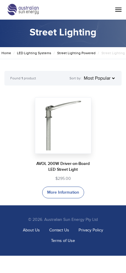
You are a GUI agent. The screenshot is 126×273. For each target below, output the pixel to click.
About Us (31, 230)
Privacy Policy (91, 230)
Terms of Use (63, 240)
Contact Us (59, 230)
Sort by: (75, 78)
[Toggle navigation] (118, 10)
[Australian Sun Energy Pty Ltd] (23, 9)
